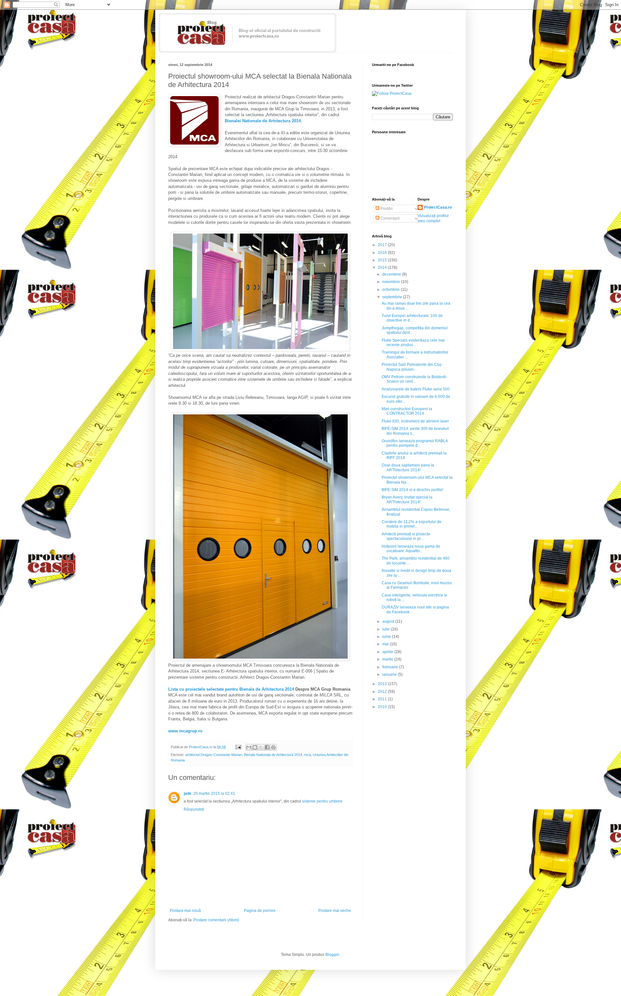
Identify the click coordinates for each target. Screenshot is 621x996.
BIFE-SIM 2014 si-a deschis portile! (412, 489)
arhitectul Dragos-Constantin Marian (213, 755)
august (388, 621)
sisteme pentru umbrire (322, 801)
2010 (383, 707)
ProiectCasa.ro (438, 207)
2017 (383, 245)
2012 (383, 691)
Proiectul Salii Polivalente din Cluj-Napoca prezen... (412, 366)
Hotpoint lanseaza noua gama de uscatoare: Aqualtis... (411, 548)
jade (187, 793)
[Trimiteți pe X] (261, 747)
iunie (387, 636)
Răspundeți (194, 809)
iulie (386, 629)
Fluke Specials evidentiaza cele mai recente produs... (413, 342)
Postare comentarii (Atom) (216, 920)
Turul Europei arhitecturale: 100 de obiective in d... (412, 318)
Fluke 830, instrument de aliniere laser (415, 421)
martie (388, 659)
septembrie (392, 297)
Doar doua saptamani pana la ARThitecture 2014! (408, 467)
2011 (383, 699)
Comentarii (389, 218)
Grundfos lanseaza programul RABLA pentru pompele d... (415, 443)
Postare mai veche (334, 910)
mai (386, 644)
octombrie (391, 289)
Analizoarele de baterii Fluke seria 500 (416, 389)
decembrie (392, 274)
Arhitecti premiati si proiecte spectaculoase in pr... (406, 536)
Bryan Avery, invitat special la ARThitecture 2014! (407, 499)
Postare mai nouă (185, 910)
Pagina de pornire (260, 910)
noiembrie (391, 281)
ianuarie (390, 674)
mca (307, 755)
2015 (383, 260)
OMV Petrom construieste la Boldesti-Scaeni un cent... (414, 379)
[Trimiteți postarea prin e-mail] (238, 747)
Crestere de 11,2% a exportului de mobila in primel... (411, 524)
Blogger (332, 954)
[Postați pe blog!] (255, 747)
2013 (383, 684)
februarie (390, 667)
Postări (386, 208)
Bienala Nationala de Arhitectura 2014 (273, 755)
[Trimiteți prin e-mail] (248, 747)
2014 (383, 267)
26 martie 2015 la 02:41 (214, 793)
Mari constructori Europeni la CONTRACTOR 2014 (407, 411)
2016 (383, 252)
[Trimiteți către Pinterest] (273, 747)
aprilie (388, 652)
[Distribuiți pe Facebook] (267, 747)
